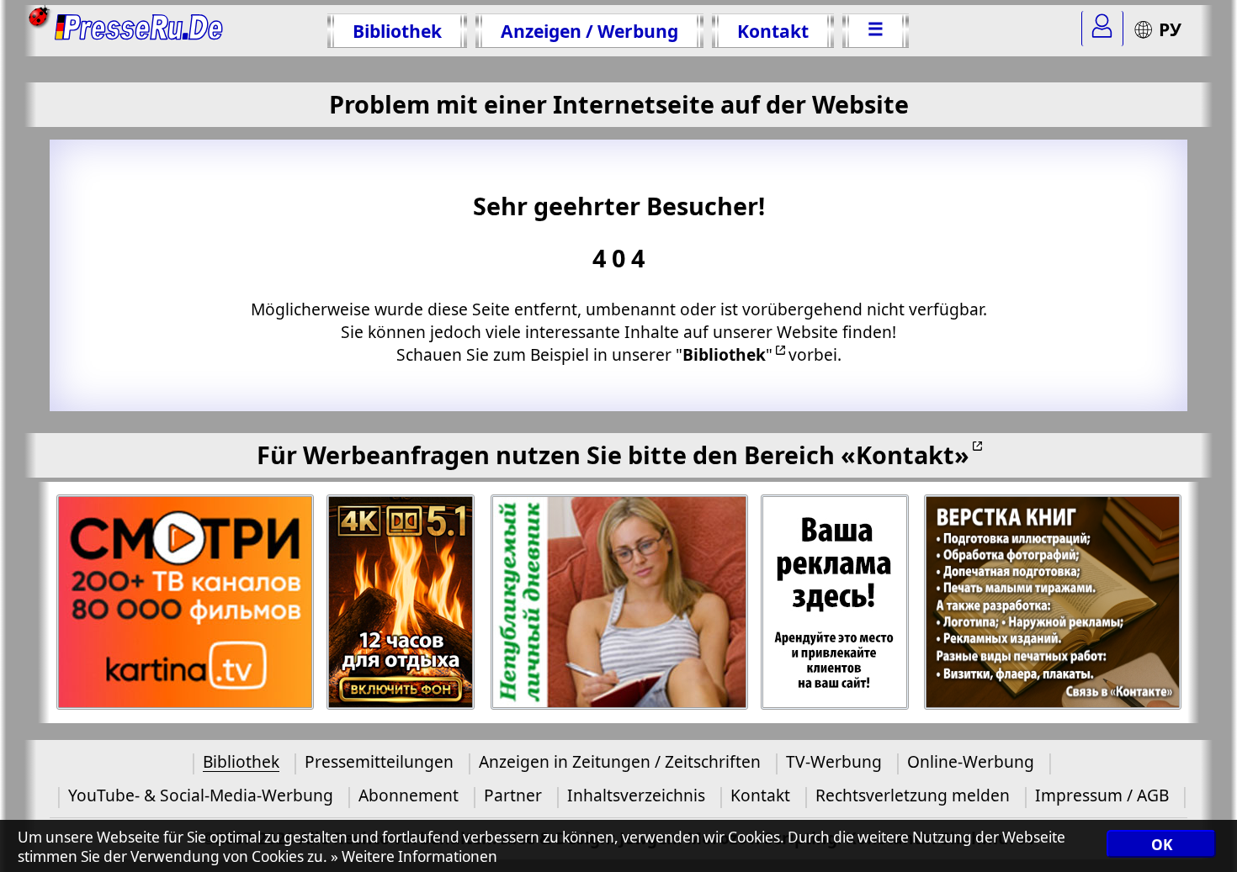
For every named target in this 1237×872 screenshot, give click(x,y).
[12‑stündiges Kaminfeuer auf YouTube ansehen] (401, 602)
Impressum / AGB (1102, 795)
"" (724, 354)
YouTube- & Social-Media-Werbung (200, 795)
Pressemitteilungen (379, 761)
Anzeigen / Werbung (589, 30)
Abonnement (408, 795)
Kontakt (773, 30)
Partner (513, 795)
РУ (1170, 29)
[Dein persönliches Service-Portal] (1102, 28)
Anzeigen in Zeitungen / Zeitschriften (620, 761)
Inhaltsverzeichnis (636, 795)
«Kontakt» (905, 454)
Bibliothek (397, 30)
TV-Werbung (834, 761)
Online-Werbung (970, 761)
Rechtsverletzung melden (912, 795)
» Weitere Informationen (414, 856)
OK (1161, 844)
